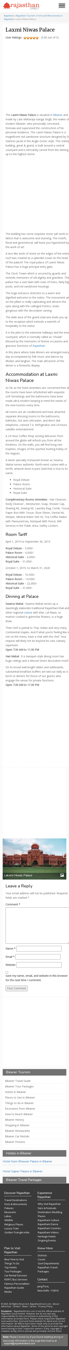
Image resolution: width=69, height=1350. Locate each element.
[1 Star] (24, 37)
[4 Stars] (34, 37)
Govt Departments (48, 1263)
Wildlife (8, 1220)
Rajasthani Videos (48, 1232)
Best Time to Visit (14, 1259)
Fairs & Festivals (47, 1208)
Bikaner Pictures (15, 1141)
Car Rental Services (15, 1275)
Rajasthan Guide (14, 1287)
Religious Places (13, 1224)
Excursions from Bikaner (20, 1108)
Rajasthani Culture (48, 1220)
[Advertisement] (34, 75)
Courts (41, 1259)
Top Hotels (10, 1267)
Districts (42, 1255)
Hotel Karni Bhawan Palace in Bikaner (27, 1161)
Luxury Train (11, 1228)
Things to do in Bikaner (19, 1103)
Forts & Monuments (15, 1204)
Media (8, 1291)
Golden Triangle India (16, 1232)
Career (33, 1306)
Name (11, 948)
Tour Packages (13, 1271)
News (25, 1306)
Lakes (7, 1216)
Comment (13, 904)
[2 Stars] (28, 37)
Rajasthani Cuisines (49, 1228)
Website (11, 965)
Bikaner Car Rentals (17, 1136)
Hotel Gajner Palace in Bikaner (23, 1171)
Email (10, 957)
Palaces (9, 1208)
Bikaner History (14, 1119)
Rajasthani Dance (48, 1224)
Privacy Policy (45, 1306)
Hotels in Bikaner (15, 1092)
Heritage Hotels (47, 1236)
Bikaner (57, 115)
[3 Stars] (31, 37)
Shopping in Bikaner (17, 1125)
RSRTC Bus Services (15, 1279)
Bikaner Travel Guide (18, 1080)
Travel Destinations (15, 1200)
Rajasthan (9, 15)
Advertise (6, 1306)
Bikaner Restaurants (17, 1130)
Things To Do (11, 1263)
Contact (17, 1306)
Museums (10, 1212)
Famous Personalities (17, 1283)
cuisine (27, 612)
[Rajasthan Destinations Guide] (21, 6)
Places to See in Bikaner (20, 1097)
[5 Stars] (37, 37)
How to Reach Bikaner (19, 1114)
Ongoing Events (47, 1240)
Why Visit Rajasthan (49, 1204)
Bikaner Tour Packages (19, 1086)
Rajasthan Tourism (25, 15)
